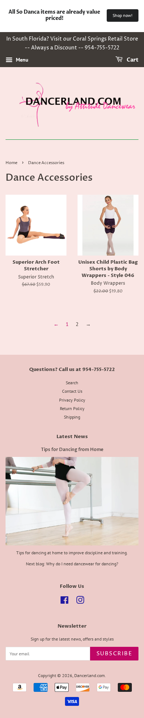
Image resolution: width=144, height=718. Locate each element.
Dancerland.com (89, 675)
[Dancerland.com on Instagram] (80, 601)
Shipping (72, 417)
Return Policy (72, 408)
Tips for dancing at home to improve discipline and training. (72, 552)
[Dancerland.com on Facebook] (64, 601)
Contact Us (72, 391)
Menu (21, 59)
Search (72, 382)
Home (11, 163)
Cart (132, 59)
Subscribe (114, 654)
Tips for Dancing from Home (72, 449)
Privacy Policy (72, 400)
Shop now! (123, 15)
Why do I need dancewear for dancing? (82, 563)
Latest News (72, 436)
